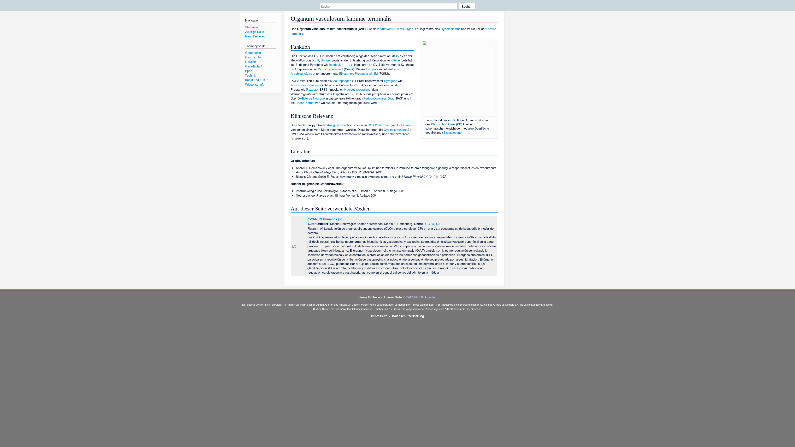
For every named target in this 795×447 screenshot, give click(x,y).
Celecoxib (404, 125)
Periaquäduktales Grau (378, 98)
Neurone (319, 98)
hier (269, 304)
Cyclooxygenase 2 (330, 69)
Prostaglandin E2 (366, 73)
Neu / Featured (255, 36)
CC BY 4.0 (432, 223)
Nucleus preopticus (357, 89)
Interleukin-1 (337, 64)
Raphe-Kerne (304, 102)
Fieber (396, 60)
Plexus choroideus (443, 124)
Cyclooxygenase (395, 129)
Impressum (379, 316)
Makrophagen (341, 80)
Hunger (326, 60)
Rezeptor (312, 89)
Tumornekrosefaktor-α (306, 85)
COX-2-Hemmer (379, 125)
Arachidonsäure (301, 73)
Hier (285, 304)
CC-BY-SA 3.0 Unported (419, 297)
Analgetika (334, 125)
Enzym (371, 69)
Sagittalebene (452, 132)
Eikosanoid (346, 73)
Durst (315, 60)
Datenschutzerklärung (408, 316)
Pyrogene (390, 80)
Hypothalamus (450, 28)
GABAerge (305, 98)
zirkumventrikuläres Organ (395, 28)
